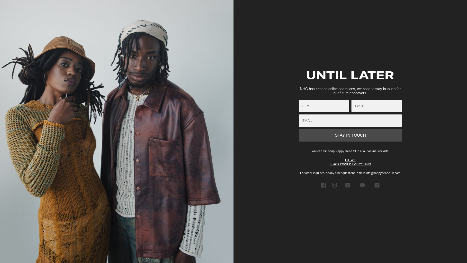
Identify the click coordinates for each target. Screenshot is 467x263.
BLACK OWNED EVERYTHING (350, 164)
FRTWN (350, 160)
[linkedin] (348, 188)
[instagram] (334, 188)
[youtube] (362, 188)
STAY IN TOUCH (350, 135)
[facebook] (323, 188)
